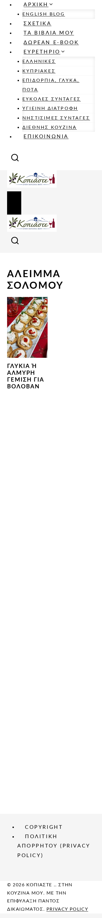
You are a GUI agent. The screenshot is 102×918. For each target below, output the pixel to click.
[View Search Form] (15, 159)
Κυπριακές (39, 71)
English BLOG (43, 14)
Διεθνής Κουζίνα (49, 127)
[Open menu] (14, 203)
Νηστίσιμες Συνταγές (56, 118)
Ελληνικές (39, 61)
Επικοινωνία (46, 136)
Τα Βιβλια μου (49, 33)
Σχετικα (37, 23)
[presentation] (27, 327)
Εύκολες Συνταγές (51, 99)
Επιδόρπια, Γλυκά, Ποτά (50, 85)
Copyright (44, 827)
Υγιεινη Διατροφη (50, 108)
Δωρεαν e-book (51, 42)
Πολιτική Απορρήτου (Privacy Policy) (53, 846)
